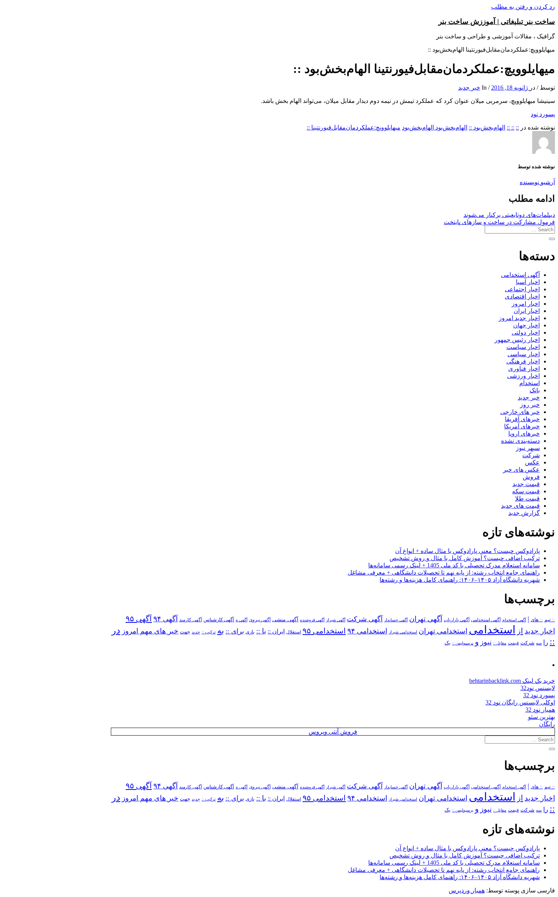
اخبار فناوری (524, 368)
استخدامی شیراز (403, 632)
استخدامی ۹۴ (367, 631)
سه (539, 643)
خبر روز (530, 404)
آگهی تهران (425, 619)
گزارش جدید (524, 513)
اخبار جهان (526, 325)
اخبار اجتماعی (522, 289)
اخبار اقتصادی (522, 296)
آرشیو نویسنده (537, 182)
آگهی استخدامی (520, 275)
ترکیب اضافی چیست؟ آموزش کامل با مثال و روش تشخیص (464, 558)
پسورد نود (543, 114)
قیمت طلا (527, 498)
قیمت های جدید (520, 505)
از (520, 631)
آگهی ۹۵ (139, 618)
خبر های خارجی (520, 412)
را (545, 642)
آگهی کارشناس (218, 619)
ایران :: (276, 631)
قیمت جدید (526, 484)
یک (448, 643)
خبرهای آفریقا (522, 419)
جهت (185, 632)
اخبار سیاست (523, 347)
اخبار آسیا (528, 282)
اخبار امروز (526, 303)
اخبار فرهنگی (523, 361)
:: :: (510, 127)
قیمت (513, 643)
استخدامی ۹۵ (324, 631)
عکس (532, 462)
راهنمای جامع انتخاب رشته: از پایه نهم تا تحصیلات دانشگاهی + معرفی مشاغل (444, 572)
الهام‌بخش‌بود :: (487, 127)
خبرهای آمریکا (522, 426)
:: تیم (549, 619)
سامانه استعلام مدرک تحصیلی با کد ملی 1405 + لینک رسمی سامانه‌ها (454, 565)
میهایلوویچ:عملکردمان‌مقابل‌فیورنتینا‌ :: (353, 127)
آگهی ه (241, 619)
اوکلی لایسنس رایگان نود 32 (520, 702)
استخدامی (492, 630)
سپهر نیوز (528, 448)
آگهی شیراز (335, 619)
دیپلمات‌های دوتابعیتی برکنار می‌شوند (509, 215)
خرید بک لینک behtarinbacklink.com (512, 680)
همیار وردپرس (467, 890)
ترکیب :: (209, 632)
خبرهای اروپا (524, 433)
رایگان (547, 724)
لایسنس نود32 (537, 688)
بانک (535, 390)
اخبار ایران (527, 311)
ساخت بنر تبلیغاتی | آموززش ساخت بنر (496, 21)
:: (517, 127)
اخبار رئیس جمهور (517, 339)
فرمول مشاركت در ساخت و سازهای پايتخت (499, 222)
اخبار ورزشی (523, 376)
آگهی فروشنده (312, 619)
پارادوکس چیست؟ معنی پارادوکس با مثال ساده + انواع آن (467, 551)
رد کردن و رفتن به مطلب (523, 6)
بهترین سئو (541, 717)
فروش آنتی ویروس (333, 731)
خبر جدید (469, 87)
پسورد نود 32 (539, 695)
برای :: (234, 631)
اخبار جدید (540, 631)
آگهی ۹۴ (165, 619)
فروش (531, 477)
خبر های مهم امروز (150, 631)
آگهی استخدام (514, 619)
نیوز (486, 642)
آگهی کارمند (190, 619)
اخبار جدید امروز (519, 318)
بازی (250, 632)
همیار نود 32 (540, 709)
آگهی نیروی (260, 619)
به (220, 630)
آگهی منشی (285, 619)
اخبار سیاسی (524, 354)
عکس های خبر (521, 469)
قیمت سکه (526, 491)
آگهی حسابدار (396, 619)
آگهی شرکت (365, 619)
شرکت (531, 455)
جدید (196, 632)
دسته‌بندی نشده (520, 440)
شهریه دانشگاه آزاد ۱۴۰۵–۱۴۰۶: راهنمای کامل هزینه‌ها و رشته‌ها (460, 579)
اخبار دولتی (526, 332)
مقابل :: (499, 643)
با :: (261, 631)
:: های (537, 619)
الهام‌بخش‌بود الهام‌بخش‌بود (434, 127)
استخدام (529, 383)
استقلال (293, 632)
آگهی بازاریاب (457, 619)
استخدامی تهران (443, 631)
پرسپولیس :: (462, 643)
